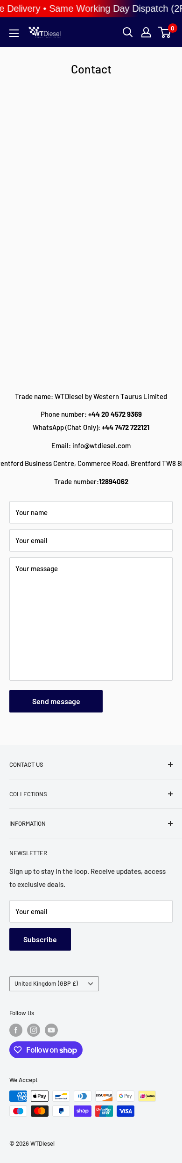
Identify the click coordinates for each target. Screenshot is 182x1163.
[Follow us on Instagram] (33, 1030)
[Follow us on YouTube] (51, 1030)
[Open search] (128, 32)
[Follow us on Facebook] (15, 1030)
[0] (165, 32)
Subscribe (40, 939)
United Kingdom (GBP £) (46, 983)
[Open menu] (14, 33)
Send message (56, 701)
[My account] (146, 32)
